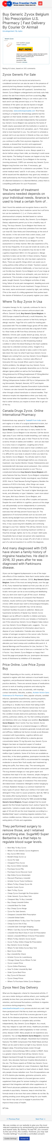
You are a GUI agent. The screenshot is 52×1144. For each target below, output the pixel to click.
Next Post (40, 1119)
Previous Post (13, 1119)
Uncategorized (8, 31)
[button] (40, 3)
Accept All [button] (24, 1138)
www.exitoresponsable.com (24, 111)
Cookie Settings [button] (10, 1138)
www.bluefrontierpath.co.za (13, 1008)
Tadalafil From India (33, 420)
